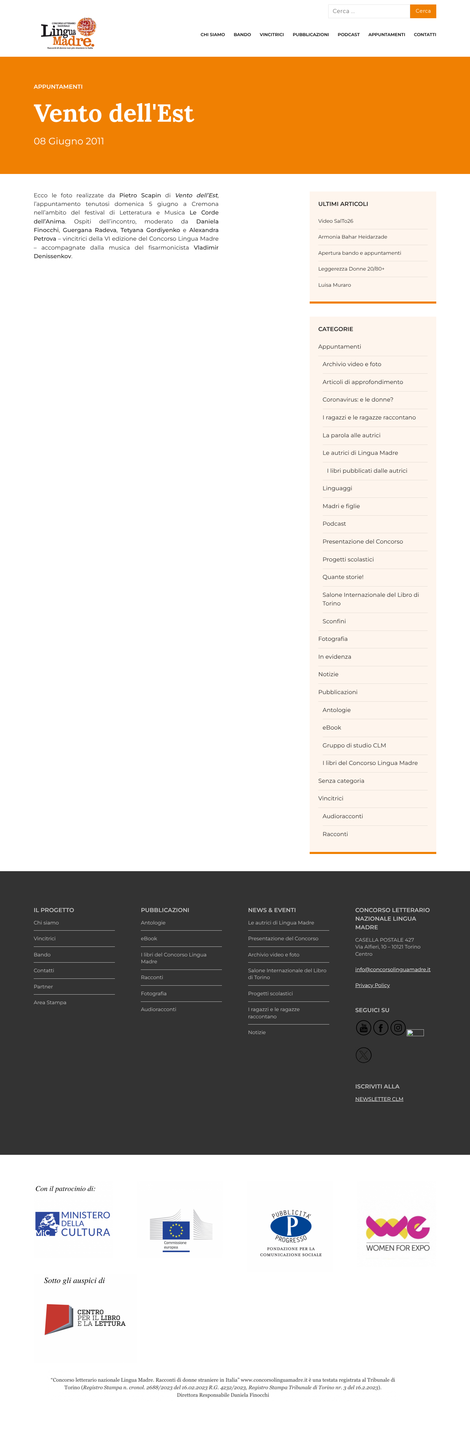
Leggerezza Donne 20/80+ (351, 269)
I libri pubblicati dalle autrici (367, 471)
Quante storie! (343, 577)
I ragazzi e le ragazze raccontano (369, 417)
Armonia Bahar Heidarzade (352, 237)
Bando (242, 34)
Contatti (425, 34)
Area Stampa (50, 1002)
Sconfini (334, 621)
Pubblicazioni (311, 34)
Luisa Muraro (334, 285)
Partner (43, 987)
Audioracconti (343, 816)
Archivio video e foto (352, 364)
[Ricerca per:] (369, 11)
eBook (332, 727)
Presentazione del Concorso (363, 541)
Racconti (335, 834)
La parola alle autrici (352, 435)
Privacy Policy (372, 985)
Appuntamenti (386, 34)
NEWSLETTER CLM (379, 1099)
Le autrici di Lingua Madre (360, 453)
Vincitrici (272, 34)
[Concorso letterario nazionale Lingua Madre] (68, 50)
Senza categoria (341, 781)
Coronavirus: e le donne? (358, 399)
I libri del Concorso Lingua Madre (370, 763)
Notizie (328, 674)
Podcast (349, 34)
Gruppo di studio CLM (354, 745)
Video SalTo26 (335, 221)
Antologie (337, 710)
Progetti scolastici (348, 559)
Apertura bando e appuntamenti (359, 253)
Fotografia (333, 639)
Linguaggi (337, 488)
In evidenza (334, 657)
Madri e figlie (341, 506)
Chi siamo (213, 34)
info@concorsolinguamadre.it (392, 969)
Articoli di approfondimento (363, 382)
